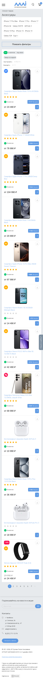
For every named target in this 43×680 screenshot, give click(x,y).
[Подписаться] (38, 606)
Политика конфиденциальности (12, 657)
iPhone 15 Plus (9, 31)
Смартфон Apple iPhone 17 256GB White (19, 135)
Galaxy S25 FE (18, 26)
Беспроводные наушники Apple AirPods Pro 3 (21, 523)
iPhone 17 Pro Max (11, 21)
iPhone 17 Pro (24, 21)
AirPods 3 (28, 26)
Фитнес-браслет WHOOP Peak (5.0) (17, 563)
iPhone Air (7, 26)
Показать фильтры (21, 44)
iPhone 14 (28, 31)
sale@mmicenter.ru (11, 629)
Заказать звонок (10, 640)
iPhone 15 (19, 31)
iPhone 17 (34, 21)
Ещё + (15, 36)
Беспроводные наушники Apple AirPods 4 (20, 439)
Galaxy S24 (8, 36)
